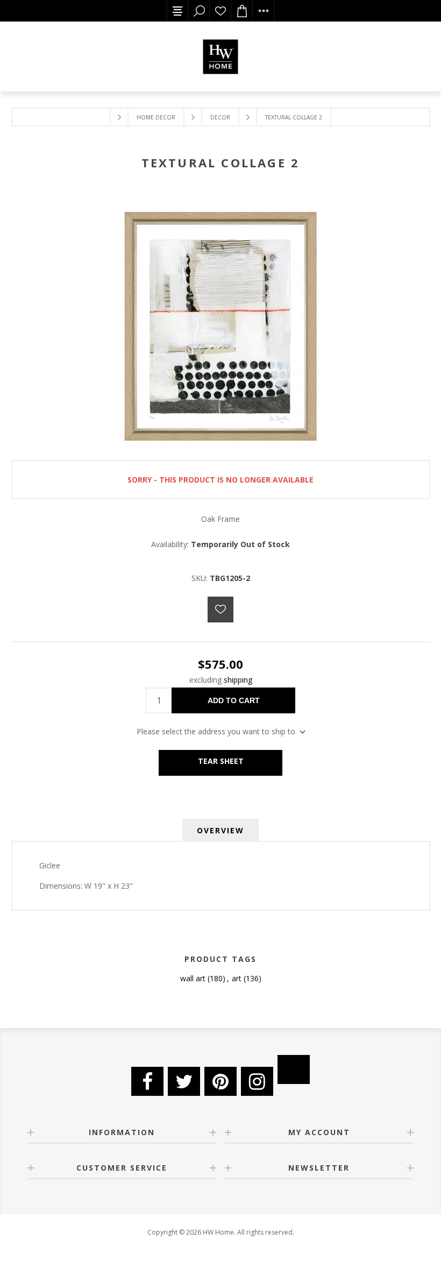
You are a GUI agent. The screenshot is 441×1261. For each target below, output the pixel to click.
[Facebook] (147, 1081)
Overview (220, 830)
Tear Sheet (221, 761)
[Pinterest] (220, 1081)
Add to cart (234, 700)
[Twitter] (184, 1081)
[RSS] (294, 1069)
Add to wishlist (220, 609)
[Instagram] (257, 1081)
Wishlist (220, 11)
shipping (238, 680)
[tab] (220, 830)
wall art (192, 978)
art (236, 978)
